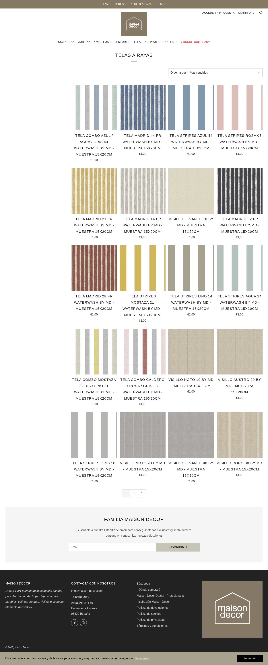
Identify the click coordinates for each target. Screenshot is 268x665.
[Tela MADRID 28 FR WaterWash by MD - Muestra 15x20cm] (94, 268)
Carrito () (247, 12)
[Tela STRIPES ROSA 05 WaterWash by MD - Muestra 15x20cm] (240, 107)
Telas (138, 41)
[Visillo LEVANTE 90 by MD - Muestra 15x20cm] (191, 435)
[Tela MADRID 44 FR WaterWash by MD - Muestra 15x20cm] (142, 107)
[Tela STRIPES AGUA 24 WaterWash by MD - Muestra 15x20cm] (240, 268)
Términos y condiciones (152, 625)
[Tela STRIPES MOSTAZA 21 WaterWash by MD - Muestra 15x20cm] (142, 268)
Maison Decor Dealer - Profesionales (161, 595)
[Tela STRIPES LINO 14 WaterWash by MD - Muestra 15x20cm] (191, 268)
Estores (123, 41)
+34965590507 (81, 596)
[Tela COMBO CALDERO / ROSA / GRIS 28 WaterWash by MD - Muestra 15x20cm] (142, 351)
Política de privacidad (151, 619)
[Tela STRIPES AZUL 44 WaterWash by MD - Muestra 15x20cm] (191, 107)
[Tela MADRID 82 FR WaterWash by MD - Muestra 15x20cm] (240, 191)
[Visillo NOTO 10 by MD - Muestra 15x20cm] (191, 351)
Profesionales (162, 41)
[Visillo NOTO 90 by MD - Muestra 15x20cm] (142, 435)
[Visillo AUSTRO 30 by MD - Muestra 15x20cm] (240, 351)
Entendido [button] (250, 658)
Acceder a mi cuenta (218, 12)
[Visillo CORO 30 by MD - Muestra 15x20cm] (240, 435)
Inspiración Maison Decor (153, 601)
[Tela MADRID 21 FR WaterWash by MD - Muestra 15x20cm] (94, 191)
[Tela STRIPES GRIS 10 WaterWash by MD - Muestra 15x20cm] (94, 435)
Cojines (64, 41)
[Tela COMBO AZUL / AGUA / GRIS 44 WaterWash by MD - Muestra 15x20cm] (94, 107)
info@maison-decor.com (86, 590)
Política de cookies (149, 613)
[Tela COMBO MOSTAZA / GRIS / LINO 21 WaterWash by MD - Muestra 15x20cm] (94, 351)
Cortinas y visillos (93, 41)
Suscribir (176, 547)
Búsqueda (143, 583)
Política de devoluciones (152, 607)
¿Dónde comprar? (195, 41)
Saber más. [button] (142, 658)
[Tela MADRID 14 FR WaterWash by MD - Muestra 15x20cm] (142, 191)
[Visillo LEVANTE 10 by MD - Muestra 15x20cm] (191, 191)
